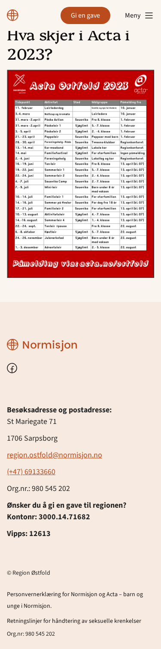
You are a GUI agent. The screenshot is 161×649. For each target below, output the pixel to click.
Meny (132, 15)
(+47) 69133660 (31, 471)
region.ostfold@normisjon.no (54, 455)
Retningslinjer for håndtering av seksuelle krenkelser (74, 621)
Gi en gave (85, 15)
